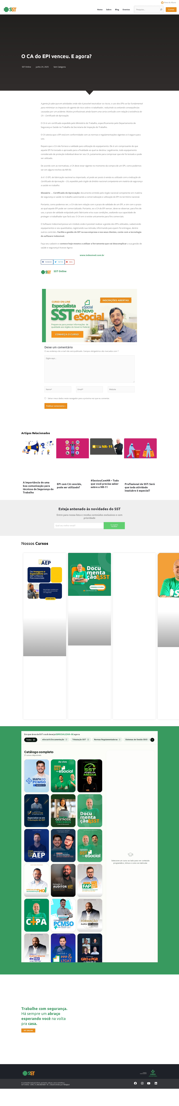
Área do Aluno (170, 2)
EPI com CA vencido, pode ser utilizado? (69, 485)
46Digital (66, 1084)
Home (100, 9)
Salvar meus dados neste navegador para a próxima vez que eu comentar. (79, 398)
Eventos (126, 9)
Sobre (108, 9)
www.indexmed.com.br (92, 255)
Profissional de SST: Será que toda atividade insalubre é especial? (140, 487)
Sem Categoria (60, 67)
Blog (117, 9)
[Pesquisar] (161, 9)
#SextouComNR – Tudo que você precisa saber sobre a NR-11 (105, 484)
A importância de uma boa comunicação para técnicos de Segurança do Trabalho (38, 487)
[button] (171, 9)
